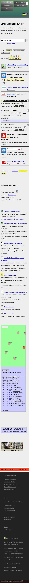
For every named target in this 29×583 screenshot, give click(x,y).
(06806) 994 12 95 (19, 130)
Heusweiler (25, 346)
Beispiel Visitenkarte (9, 510)
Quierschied (16, 400)
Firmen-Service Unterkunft (11, 484)
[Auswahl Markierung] (28, 101)
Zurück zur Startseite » (13, 430)
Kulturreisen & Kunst (9, 489)
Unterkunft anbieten (9, 505)
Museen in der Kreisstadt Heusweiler (15, 292)
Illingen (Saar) (17, 392)
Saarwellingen (10, 342)
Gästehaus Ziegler (10, 110)
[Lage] (3, 106)
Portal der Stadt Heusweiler (12, 211)
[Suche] (26, 40)
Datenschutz (16, 581)
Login (10, 581)
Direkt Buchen (8, 529)
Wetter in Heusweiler (10, 275)
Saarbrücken (12, 195)
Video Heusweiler (9, 314)
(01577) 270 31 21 (19, 106)
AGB (21, 581)
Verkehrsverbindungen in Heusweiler (15, 223)
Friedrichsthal (16, 389)
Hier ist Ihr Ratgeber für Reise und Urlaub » (13, 219)
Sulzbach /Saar (17, 405)
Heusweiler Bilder (9, 307)
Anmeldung (4, 581)
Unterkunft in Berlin (9, 482)
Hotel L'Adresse (9, 125)
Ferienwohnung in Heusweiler (15, 101)
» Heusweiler (16, 391)
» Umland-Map (5, 370)
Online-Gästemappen (10, 487)
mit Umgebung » (14, 58)
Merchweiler (16, 396)
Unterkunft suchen (9, 508)
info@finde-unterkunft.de (15, 570)
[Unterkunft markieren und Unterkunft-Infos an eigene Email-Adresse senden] (14, 149)
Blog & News (7, 519)
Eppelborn (16, 387)
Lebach (18, 331)
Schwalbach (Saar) (6, 351)
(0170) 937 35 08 (14, 115)
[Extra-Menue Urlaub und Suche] (27, 3)
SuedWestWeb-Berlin (10, 479)
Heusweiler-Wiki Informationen (13, 243)
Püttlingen (15, 357)
